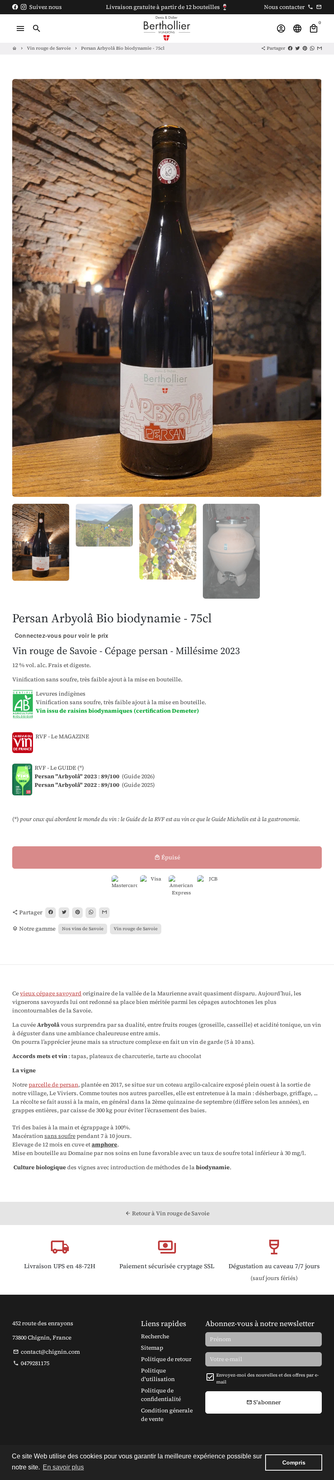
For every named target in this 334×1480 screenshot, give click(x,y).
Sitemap (152, 1348)
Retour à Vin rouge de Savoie (167, 1213)
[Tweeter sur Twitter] (297, 48)
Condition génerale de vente (167, 1414)
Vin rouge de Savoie (49, 48)
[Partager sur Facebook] (290, 48)
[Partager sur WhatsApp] (312, 48)
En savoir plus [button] (63, 1467)
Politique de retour (166, 1359)
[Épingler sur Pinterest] (305, 48)
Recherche (155, 1336)
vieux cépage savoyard (50, 993)
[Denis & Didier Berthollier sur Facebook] (15, 7)
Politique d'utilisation (158, 1374)
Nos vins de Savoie (82, 929)
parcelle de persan (53, 1084)
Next (311, 288)
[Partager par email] (319, 48)
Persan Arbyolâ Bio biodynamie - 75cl (123, 48)
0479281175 (31, 1363)
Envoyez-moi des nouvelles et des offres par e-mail (267, 1378)
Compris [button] (293, 1462)
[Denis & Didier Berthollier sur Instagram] (23, 7)
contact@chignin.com (46, 1352)
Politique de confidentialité (161, 1394)
